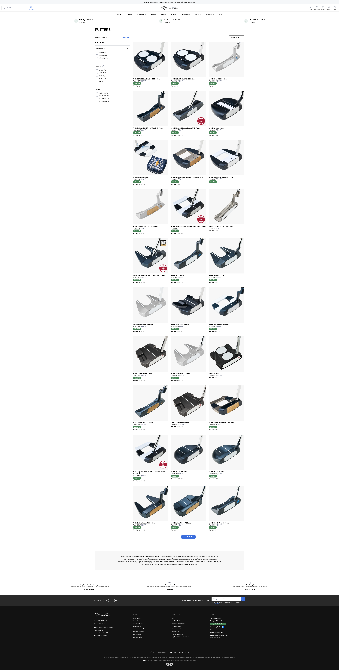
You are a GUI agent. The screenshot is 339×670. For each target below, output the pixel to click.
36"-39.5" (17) (102, 75)
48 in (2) (101, 81)
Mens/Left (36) (103, 55)
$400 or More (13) (104, 101)
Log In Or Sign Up (190, 2)
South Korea (193, 660)
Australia (159, 660)
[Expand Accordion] (128, 48)
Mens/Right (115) (103, 52)
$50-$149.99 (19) (103, 93)
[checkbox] (97, 52)
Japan (151, 660)
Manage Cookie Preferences (218, 624)
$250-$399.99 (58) (104, 98)
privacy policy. (217, 603)
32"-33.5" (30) (102, 70)
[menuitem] (311, 7)
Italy (171, 660)
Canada (155, 660)
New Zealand (183, 660)
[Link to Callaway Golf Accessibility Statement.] (169, 664)
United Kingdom (166, 660)
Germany (174, 660)
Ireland (188, 660)
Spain (178, 660)
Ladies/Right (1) (103, 58)
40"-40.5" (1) (102, 78)
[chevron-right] (243, 599)
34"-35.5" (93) (102, 73)
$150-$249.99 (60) (104, 96)
